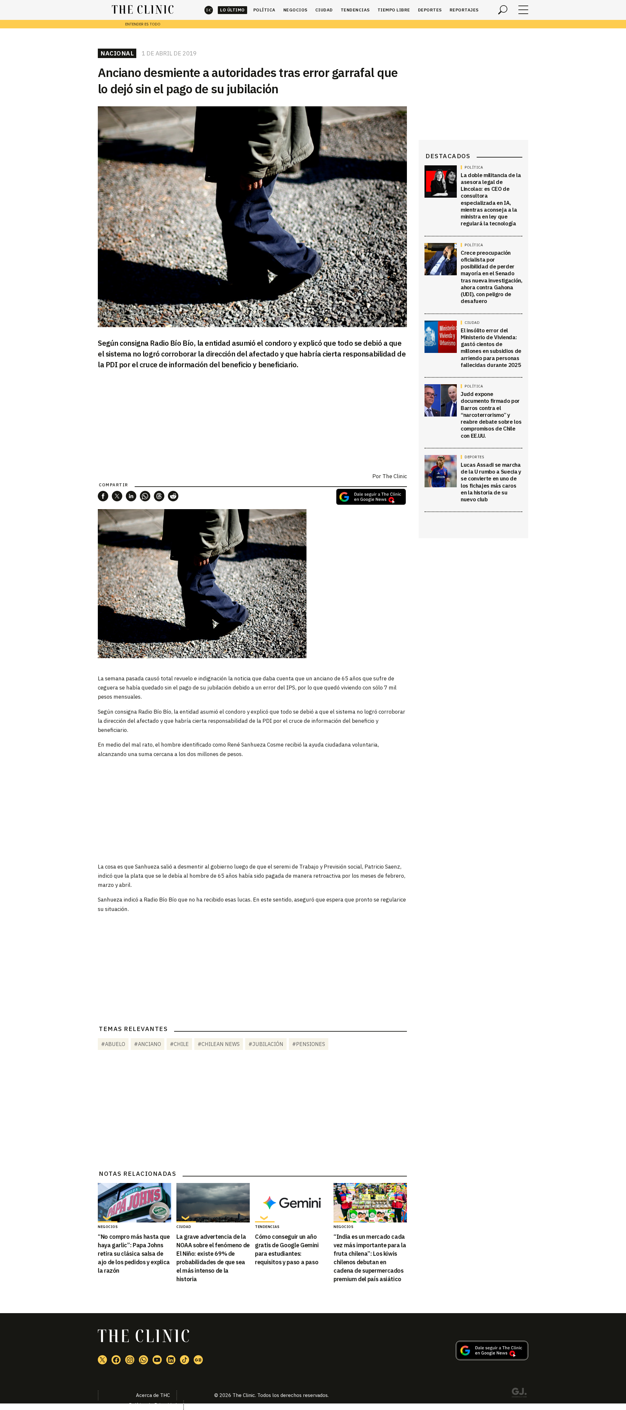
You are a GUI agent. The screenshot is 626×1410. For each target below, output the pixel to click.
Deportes (430, 10)
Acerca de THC (153, 1395)
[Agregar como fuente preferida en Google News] (492, 1358)
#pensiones (308, 1044)
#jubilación (265, 1044)
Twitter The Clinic (102, 1359)
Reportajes (464, 10)
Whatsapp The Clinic (143, 1359)
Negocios (295, 10)
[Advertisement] (252, 810)
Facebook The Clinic (116, 1359)
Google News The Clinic (198, 1359)
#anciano (147, 1044)
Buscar (502, 9)
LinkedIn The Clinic (170, 1359)
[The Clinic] (142, 10)
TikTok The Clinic (184, 1359)
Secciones (523, 10)
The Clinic (208, 10)
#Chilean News (219, 1044)
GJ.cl (519, 1394)
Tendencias (355, 10)
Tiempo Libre (394, 10)
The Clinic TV (157, 1359)
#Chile (179, 1044)
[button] (103, 496)
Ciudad (324, 10)
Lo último (232, 10)
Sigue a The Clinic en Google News (371, 497)
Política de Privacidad (153, 1405)
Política (264, 10)
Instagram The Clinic (129, 1359)
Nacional (117, 53)
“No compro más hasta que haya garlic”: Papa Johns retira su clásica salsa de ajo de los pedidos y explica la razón (134, 1253)
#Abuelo (113, 1044)
